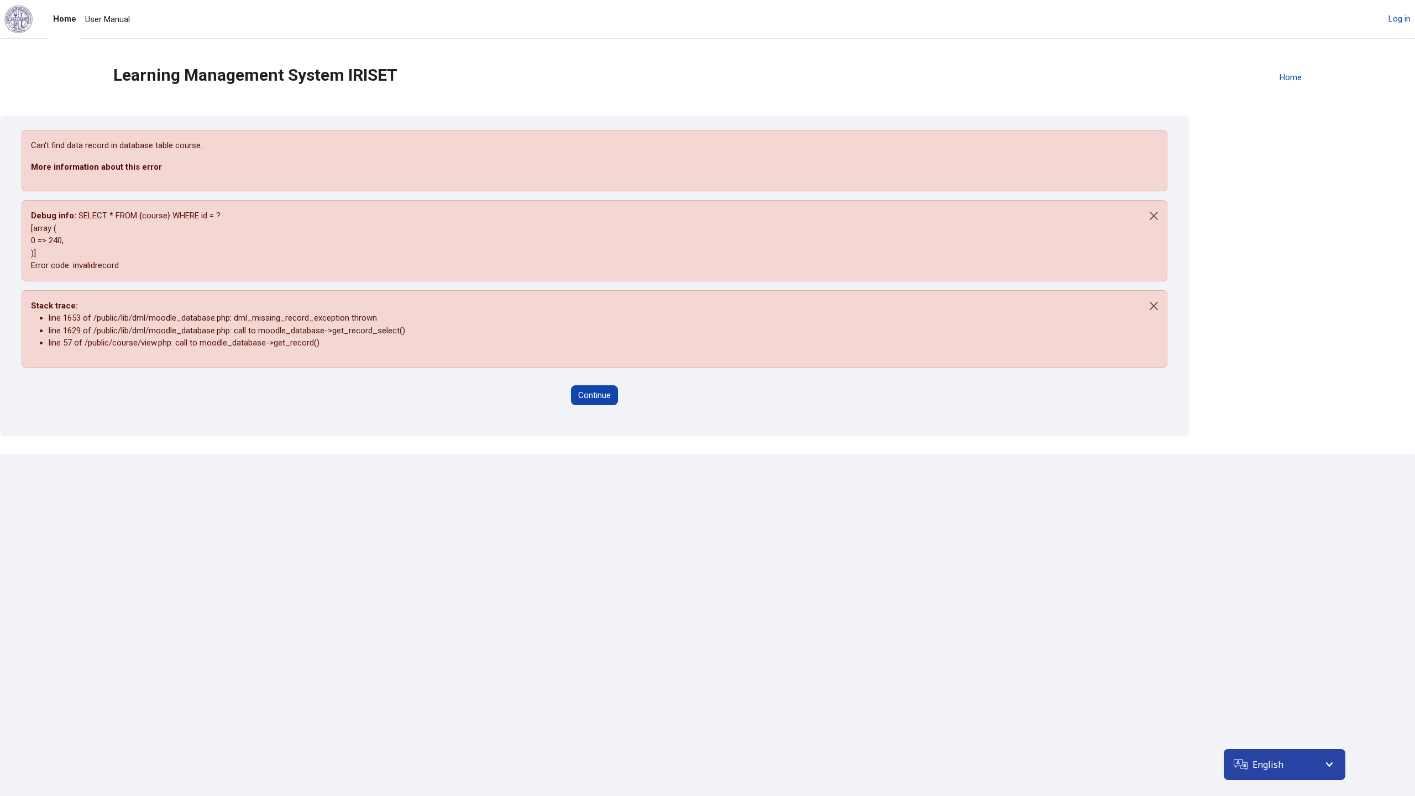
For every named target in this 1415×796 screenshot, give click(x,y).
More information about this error (96, 167)
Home (1291, 77)
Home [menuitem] (64, 19)
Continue (594, 395)
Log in (1399, 19)
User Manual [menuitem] (107, 19)
